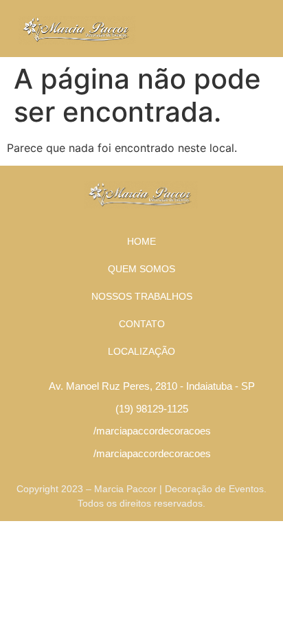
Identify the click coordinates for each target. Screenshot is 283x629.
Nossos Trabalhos (141, 296)
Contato (142, 323)
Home (141, 241)
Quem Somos (141, 268)
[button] (260, 28)
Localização (141, 351)
